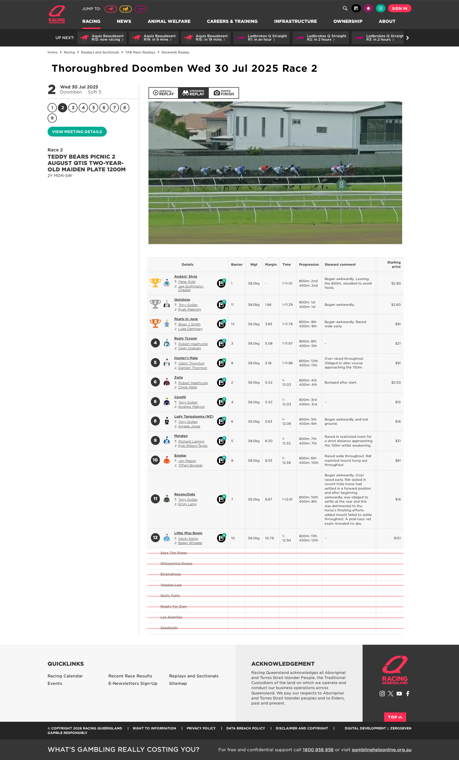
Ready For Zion (173, 606)
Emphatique (170, 574)
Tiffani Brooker (190, 465)
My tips (368, 8)
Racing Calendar (65, 676)
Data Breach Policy (245, 728)
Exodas (180, 455)
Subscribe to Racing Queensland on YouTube (399, 693)
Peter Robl (187, 282)
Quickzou (182, 300)
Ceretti (180, 397)
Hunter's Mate (186, 358)
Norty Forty (170, 595)
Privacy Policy (201, 728)
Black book (356, 8)
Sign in (399, 8)
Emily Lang (187, 504)
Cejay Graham (189, 348)
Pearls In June (186, 319)
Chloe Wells (187, 387)
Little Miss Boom (188, 533)
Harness (126, 9)
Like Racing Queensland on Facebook (407, 693)
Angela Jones (189, 426)
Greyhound (140, 9)
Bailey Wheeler (190, 543)
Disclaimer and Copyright (302, 728)
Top (392, 717)
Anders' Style (185, 276)
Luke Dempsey (190, 329)
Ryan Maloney (189, 309)
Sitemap (178, 683)
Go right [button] (407, 38)
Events (55, 683)
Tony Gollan (188, 305)
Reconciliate (184, 494)
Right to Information (154, 728)
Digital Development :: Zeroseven (378, 728)
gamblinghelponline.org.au (381, 749)
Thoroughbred (111, 9)
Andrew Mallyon (191, 407)
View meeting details (77, 132)
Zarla (178, 377)
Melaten (181, 436)
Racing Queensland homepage (395, 670)
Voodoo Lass (171, 585)
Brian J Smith (189, 324)
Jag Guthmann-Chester (191, 288)
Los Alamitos (171, 617)
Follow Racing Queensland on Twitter (390, 693)
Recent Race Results (130, 676)
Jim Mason (187, 461)
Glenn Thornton (191, 363)
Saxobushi (169, 628)
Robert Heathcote (193, 344)
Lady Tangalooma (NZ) (194, 416)
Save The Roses (173, 553)
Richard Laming (191, 441)
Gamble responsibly (67, 733)
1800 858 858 (318, 749)
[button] (101, 37)
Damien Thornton (192, 368)
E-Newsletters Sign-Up (133, 683)
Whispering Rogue (176, 563)
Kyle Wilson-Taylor (193, 446)
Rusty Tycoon (185, 338)
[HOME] (59, 15)
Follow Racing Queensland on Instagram (382, 693)
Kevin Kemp (188, 539)
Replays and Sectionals (194, 676)
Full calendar (380, 8)
